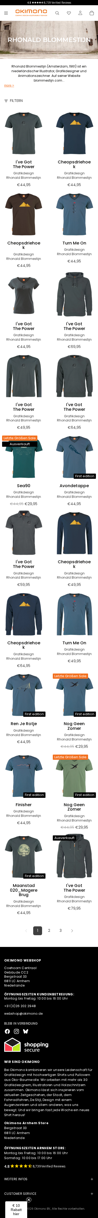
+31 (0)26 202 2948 (20, 1006)
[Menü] (6, 13)
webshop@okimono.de (23, 1013)
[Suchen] (57, 13)
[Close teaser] (28, 1199)
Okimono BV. (42, 1209)
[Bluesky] (25, 1031)
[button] (16, 1209)
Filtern (16, 100)
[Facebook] (7, 1031)
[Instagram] (16, 1031)
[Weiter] (72, 931)
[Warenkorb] (91, 13)
